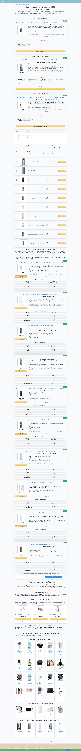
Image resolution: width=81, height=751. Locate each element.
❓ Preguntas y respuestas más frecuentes (25, 141)
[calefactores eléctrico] (29, 690)
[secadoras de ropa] (19, 677)
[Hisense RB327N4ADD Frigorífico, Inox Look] (23, 243)
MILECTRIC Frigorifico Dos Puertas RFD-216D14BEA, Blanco (42, 216)
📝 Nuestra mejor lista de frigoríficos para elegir (26, 139)
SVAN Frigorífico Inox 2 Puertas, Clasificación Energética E (41, 420)
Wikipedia (45, 635)
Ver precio (62, 161)
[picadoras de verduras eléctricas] (29, 662)
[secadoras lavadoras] (50, 677)
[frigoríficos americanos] (29, 726)
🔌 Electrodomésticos (25, 4)
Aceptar (68, 749)
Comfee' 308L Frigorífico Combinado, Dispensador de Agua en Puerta (40, 357)
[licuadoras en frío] (60, 662)
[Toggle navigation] (79, 1)
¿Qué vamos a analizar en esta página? (22, 131)
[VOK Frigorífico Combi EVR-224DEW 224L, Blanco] (21, 488)
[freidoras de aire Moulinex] (40, 662)
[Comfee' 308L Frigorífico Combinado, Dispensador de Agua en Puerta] (21, 362)
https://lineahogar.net (54, 744)
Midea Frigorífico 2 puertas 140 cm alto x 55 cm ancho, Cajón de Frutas (40, 60)
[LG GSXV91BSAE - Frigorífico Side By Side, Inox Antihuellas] (23, 189)
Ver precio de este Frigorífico (41, 51)
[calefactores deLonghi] (60, 709)
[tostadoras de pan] (50, 690)
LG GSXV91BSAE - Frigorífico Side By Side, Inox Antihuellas (42, 189)
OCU (49, 635)
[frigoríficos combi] (60, 726)
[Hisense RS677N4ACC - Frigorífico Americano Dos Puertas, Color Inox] (23, 225)
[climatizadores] (19, 662)
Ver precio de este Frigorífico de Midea (40, 88)
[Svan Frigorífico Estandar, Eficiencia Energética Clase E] (23, 234)
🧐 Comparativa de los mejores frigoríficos (25, 137)
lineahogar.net (17, 4)
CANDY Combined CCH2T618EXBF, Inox (40, 544)
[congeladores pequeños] (29, 677)
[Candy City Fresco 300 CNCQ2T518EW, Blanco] (21, 518)
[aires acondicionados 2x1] (50, 645)
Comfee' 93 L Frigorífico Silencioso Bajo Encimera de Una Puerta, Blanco (40, 294)
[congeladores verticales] (40, 677)
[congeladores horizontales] (29, 645)
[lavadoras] (60, 677)
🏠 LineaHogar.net (5, 1)
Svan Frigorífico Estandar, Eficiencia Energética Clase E (41, 234)
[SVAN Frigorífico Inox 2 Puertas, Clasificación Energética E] (21, 425)
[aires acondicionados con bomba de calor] (60, 645)
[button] (47, 36)
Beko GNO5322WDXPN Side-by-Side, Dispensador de (41, 170)
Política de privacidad (46, 744)
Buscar (53, 576)
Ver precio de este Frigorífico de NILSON (40, 126)
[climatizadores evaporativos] (40, 690)
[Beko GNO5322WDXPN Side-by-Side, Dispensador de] (23, 171)
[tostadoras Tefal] (19, 709)
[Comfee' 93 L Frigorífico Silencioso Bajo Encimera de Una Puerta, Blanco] (21, 299)
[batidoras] (60, 690)
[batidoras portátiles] (50, 662)
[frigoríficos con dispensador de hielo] (50, 726)
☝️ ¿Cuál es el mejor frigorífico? (23, 135)
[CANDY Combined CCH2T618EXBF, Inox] (21, 549)
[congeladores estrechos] (50, 709)
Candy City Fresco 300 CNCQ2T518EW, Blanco (40, 512)
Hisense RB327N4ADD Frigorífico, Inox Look (38, 243)
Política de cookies (34, 744)
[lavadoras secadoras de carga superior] (19, 645)
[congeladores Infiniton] (40, 709)
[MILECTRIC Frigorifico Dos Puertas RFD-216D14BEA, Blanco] (23, 216)
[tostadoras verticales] (40, 645)
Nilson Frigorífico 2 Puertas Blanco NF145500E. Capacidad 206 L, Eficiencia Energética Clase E (40, 97)
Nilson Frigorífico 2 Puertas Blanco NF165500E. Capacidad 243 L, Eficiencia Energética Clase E (40, 262)
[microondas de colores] (29, 709)
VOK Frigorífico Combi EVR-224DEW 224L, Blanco (40, 482)
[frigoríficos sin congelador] (19, 726)
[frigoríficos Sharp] (40, 726)
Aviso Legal (40, 744)
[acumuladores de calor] (19, 690)
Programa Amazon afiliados (25, 744)
